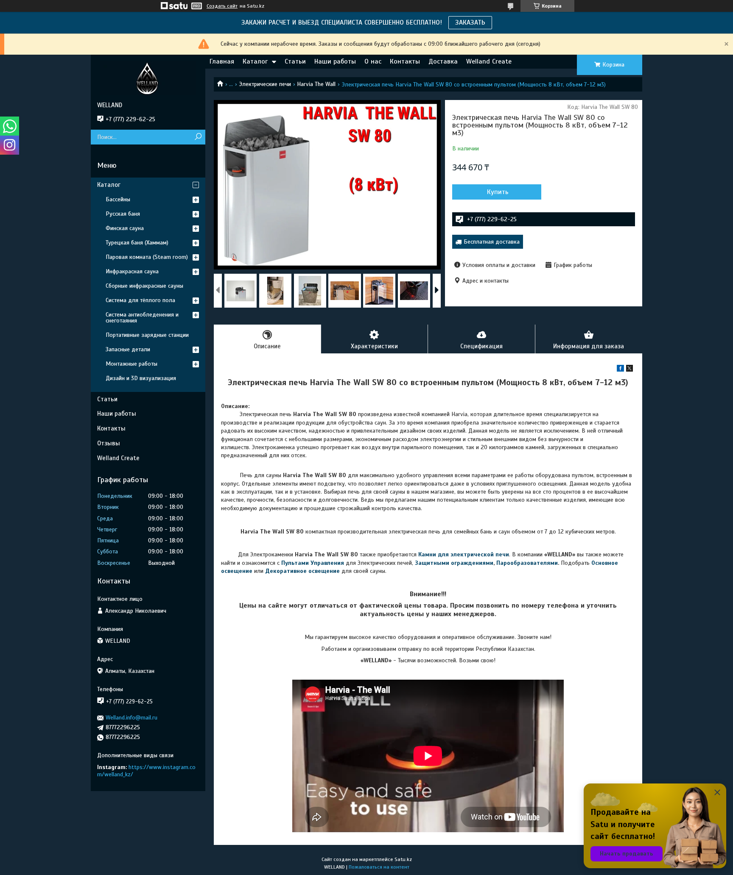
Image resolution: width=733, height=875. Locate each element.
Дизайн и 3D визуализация (141, 378)
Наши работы (335, 61)
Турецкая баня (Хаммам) (137, 242)
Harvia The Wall (316, 84)
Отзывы (108, 443)
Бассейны (118, 199)
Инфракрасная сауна (132, 271)
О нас (372, 61)
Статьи (295, 61)
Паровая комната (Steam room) (147, 257)
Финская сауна (125, 228)
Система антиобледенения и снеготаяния (142, 317)
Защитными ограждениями (454, 563)
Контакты (405, 61)
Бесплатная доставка (492, 241)
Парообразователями (527, 563)
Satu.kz (403, 859)
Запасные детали (128, 349)
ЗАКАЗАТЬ (470, 22)
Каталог (255, 61)
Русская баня (123, 213)
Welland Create (489, 61)
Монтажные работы (131, 363)
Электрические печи (265, 84)
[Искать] (197, 137)
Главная (222, 61)
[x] (629, 369)
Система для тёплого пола (140, 300)
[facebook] (620, 369)
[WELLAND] (148, 78)
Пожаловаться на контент (379, 867)
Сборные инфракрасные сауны (144, 285)
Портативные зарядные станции (147, 335)
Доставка (443, 61)
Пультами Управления (312, 563)
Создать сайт (222, 6)
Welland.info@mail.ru (131, 717)
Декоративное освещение (302, 571)
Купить (498, 192)
